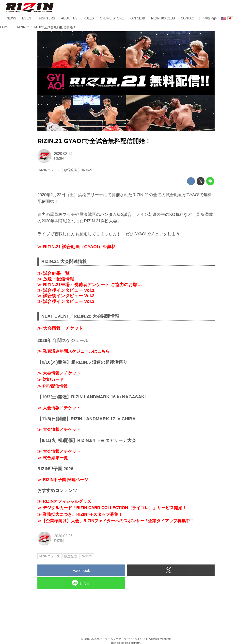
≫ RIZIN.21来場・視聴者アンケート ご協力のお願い (89, 284)
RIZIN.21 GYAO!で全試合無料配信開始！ (94, 141)
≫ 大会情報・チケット (60, 328)
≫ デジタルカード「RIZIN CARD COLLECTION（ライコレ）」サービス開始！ (112, 507)
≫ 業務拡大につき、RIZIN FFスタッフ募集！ (80, 514)
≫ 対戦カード (50, 379)
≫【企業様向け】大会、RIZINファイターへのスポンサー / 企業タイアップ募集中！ (115, 520)
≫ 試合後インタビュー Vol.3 (65, 301)
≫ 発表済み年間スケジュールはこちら (73, 351)
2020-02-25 (63, 154)
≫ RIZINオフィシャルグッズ (64, 501)
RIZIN (59, 158)
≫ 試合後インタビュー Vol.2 (65, 295)
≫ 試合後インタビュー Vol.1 (65, 290)
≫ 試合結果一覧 (53, 273)
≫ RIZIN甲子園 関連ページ (62, 479)
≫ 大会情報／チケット (58, 373)
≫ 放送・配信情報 (55, 278)
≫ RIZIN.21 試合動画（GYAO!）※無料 (76, 246)
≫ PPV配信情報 (52, 386)
